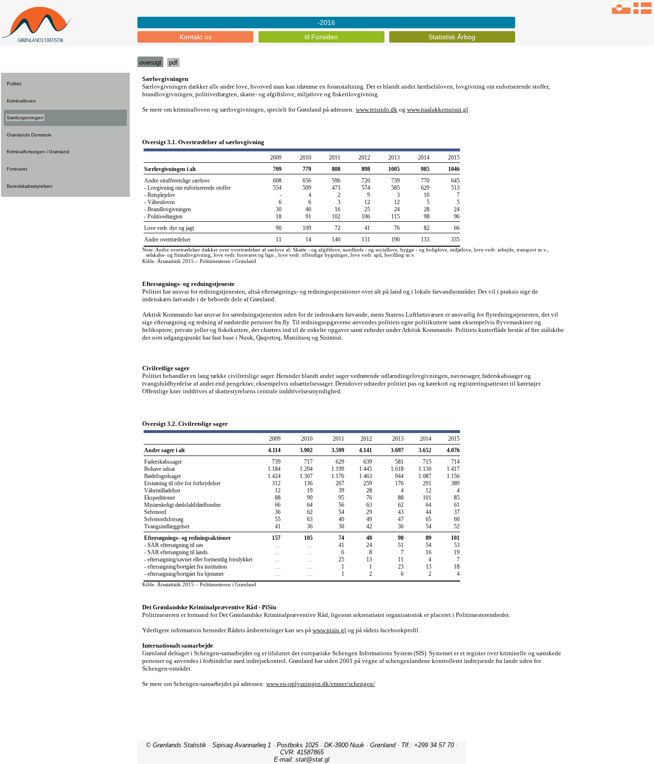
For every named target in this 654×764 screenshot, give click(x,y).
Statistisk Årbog (451, 37)
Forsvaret (17, 168)
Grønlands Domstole (29, 134)
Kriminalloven (21, 100)
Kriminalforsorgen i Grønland (38, 151)
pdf (173, 62)
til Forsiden (321, 37)
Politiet (14, 83)
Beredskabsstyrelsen (30, 186)
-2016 (326, 22)
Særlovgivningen (25, 117)
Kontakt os (196, 37)
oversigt (150, 62)
